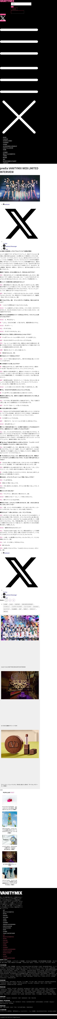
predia (11, 604)
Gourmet (5, 922)
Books (5, 913)
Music (4, 929)
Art (4, 910)
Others (5, 931)
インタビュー (7, 606)
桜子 (20, 609)
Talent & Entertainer (9, 933)
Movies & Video (7, 928)
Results (14, 9)
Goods (5, 920)
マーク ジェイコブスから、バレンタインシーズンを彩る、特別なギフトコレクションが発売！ (9, 808)
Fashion (5, 915)
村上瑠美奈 (14, 609)
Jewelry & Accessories (9, 924)
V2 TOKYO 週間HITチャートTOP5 (9, 725)
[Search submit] (12, 6)
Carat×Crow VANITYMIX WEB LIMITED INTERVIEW (13, 667)
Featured (5, 917)
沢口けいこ (32, 609)
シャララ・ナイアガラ (17, 606)
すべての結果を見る (17, 12)
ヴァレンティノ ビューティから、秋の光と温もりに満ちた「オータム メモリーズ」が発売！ (19, 785)
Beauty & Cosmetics (8, 912)
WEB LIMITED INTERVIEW (27, 604)
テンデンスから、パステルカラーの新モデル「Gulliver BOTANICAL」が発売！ (9, 848)
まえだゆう (35, 606)
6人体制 (5, 604)
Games (4, 919)
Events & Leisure (7, 926)
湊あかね (6, 611)
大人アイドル (6, 609)
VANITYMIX (17, 604)
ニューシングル (27, 606)
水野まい (26, 609)
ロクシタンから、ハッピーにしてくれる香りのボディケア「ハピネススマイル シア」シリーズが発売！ (9, 831)
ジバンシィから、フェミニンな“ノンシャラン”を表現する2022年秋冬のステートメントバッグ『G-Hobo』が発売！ (9, 882)
